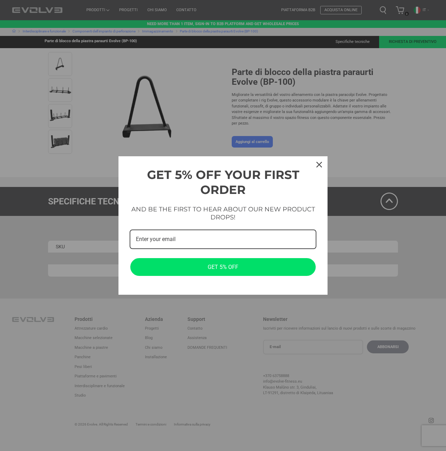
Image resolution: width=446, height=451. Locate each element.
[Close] (319, 164)
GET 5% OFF (223, 267)
